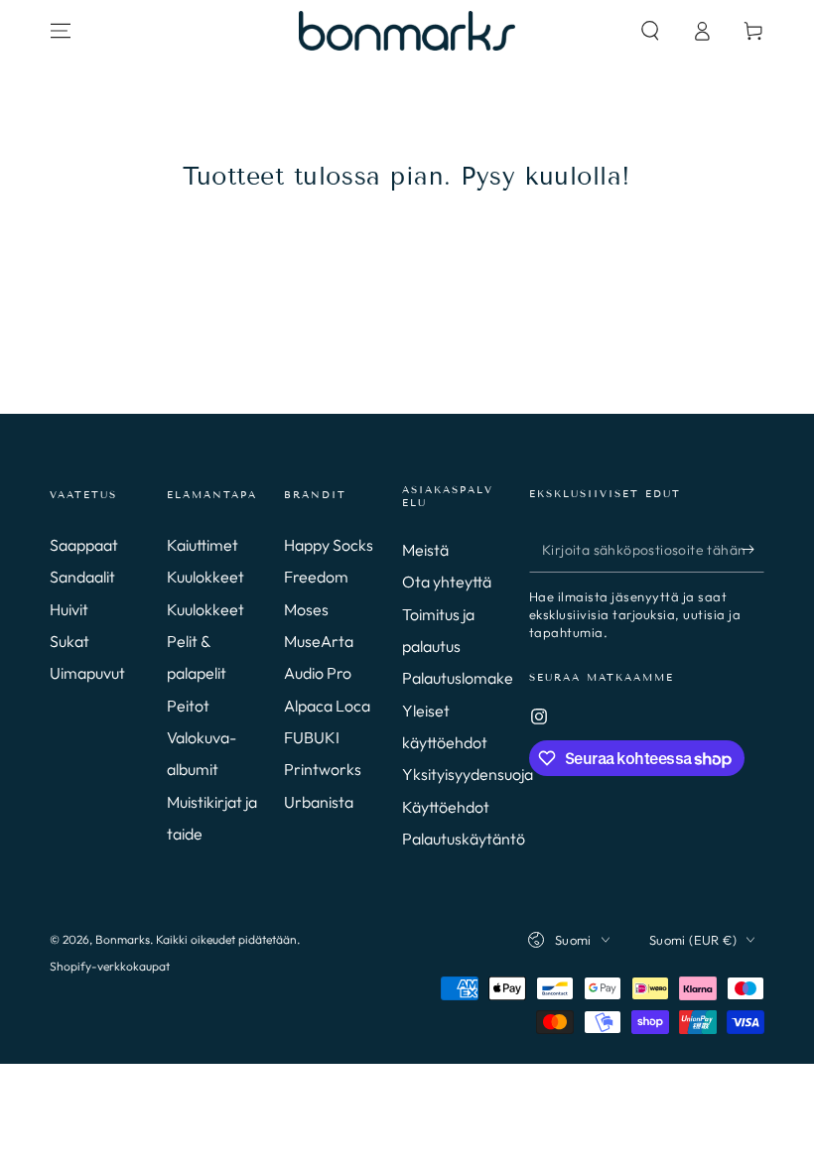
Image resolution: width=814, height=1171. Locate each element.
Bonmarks (122, 939)
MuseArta (318, 641)
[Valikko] (60, 31)
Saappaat (84, 545)
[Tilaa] (753, 550)
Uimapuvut (87, 673)
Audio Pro (317, 673)
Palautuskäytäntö (463, 838)
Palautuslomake (457, 678)
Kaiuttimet (202, 545)
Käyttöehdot (445, 807)
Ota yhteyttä (446, 581)
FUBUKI (311, 737)
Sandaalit (82, 576)
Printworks (322, 769)
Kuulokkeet (205, 576)
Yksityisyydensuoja (467, 774)
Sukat (69, 641)
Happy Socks (328, 545)
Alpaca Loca (327, 706)
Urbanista (318, 802)
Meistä (425, 550)
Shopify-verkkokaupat (110, 966)
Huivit (69, 609)
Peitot (188, 706)
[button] (650, 31)
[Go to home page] (407, 31)
